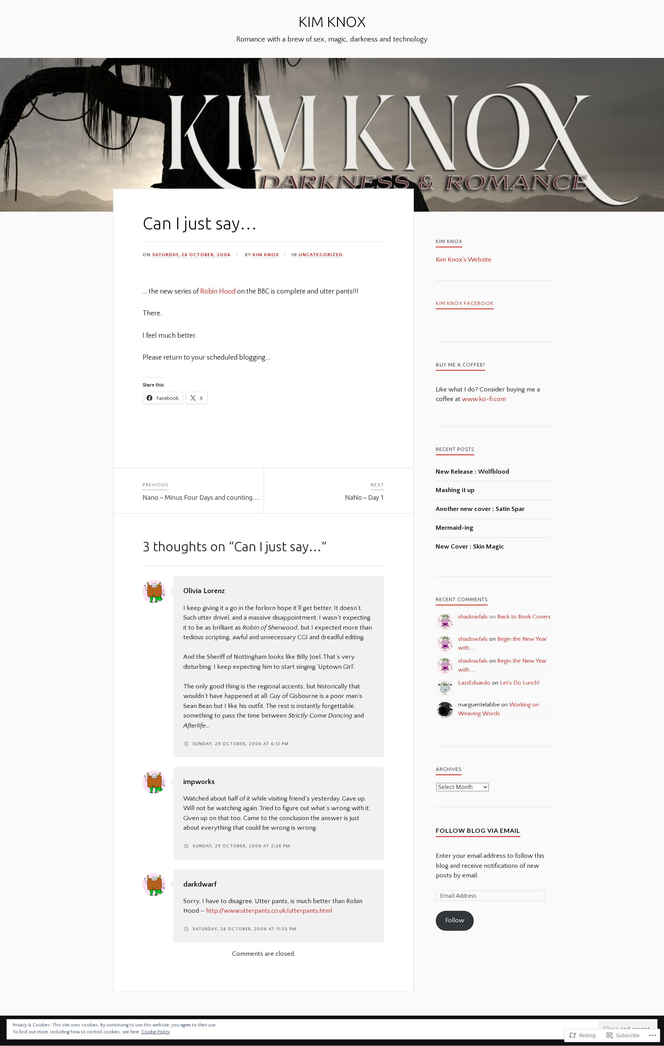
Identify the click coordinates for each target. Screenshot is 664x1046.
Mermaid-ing (454, 527)
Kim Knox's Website (463, 259)
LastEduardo (474, 683)
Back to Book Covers (524, 616)
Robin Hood (218, 291)
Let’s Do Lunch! (520, 683)
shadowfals (473, 616)
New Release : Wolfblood (472, 471)
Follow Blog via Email (478, 830)
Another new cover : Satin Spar (480, 509)
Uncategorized (321, 254)
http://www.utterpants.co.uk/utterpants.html (269, 910)
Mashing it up (455, 490)
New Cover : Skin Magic (470, 546)
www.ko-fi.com (484, 399)
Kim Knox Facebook (465, 303)
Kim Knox (265, 254)
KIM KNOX (332, 21)
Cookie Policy (155, 1031)
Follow (454, 920)
